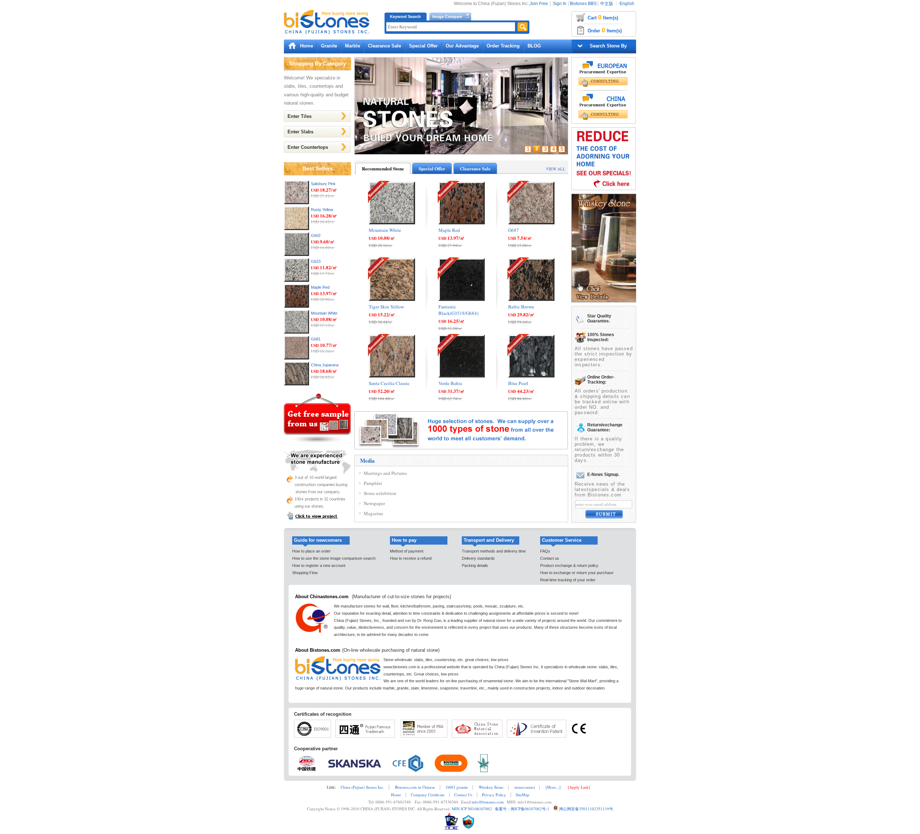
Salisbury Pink (323, 184)
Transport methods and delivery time (494, 551)
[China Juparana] (296, 383)
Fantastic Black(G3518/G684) (458, 309)
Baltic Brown (521, 306)
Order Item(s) (605, 30)
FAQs (545, 551)
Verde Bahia (450, 383)
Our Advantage (462, 46)
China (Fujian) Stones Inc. (362, 787)
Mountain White (324, 313)
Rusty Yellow (322, 209)
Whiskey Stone (491, 787)
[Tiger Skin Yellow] (392, 299)
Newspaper (374, 503)
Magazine (373, 513)
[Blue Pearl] (531, 375)
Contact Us (463, 794)
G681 (316, 339)
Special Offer (423, 46)
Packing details (475, 565)
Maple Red (320, 287)
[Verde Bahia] (461, 375)
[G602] (296, 254)
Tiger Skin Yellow (386, 306)
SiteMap (522, 794)
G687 (513, 230)
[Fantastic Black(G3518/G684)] (461, 299)
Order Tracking (503, 46)
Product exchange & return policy (569, 565)
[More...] (553, 787)
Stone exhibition (380, 493)
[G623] (296, 280)
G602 (316, 235)
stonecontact (524, 787)
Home (306, 46)
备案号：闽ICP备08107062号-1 (520, 808)
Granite (329, 46)
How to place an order (311, 551)
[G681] (296, 358)
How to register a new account (318, 565)
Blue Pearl (518, 383)
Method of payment (406, 551)
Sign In (559, 3)
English (627, 3)
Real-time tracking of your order (567, 580)
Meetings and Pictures (385, 473)
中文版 (606, 3)
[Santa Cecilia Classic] (392, 375)
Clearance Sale (384, 46)
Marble (352, 46)
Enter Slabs (300, 131)
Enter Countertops (308, 147)
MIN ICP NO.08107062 (471, 808)
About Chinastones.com (322, 596)
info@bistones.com (488, 802)
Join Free (539, 3)
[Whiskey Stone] (604, 300)
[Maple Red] (296, 306)
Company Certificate (428, 794)
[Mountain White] (296, 332)
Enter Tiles (300, 116)
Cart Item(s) (603, 17)
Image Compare (447, 16)
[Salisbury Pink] (296, 202)
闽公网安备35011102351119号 (586, 808)
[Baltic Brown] (531, 299)
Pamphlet (373, 483)
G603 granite (457, 787)
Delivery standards (478, 558)
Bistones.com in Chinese (415, 787)
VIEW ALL (555, 168)
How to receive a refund (411, 558)
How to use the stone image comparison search (334, 558)
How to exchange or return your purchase (576, 572)
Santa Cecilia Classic (389, 383)
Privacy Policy (494, 794)
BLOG (534, 46)
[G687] (531, 222)
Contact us (549, 558)
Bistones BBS (583, 3)
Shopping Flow (305, 572)
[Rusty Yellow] (296, 228)
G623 (316, 261)
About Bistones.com (317, 650)
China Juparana (325, 365)
